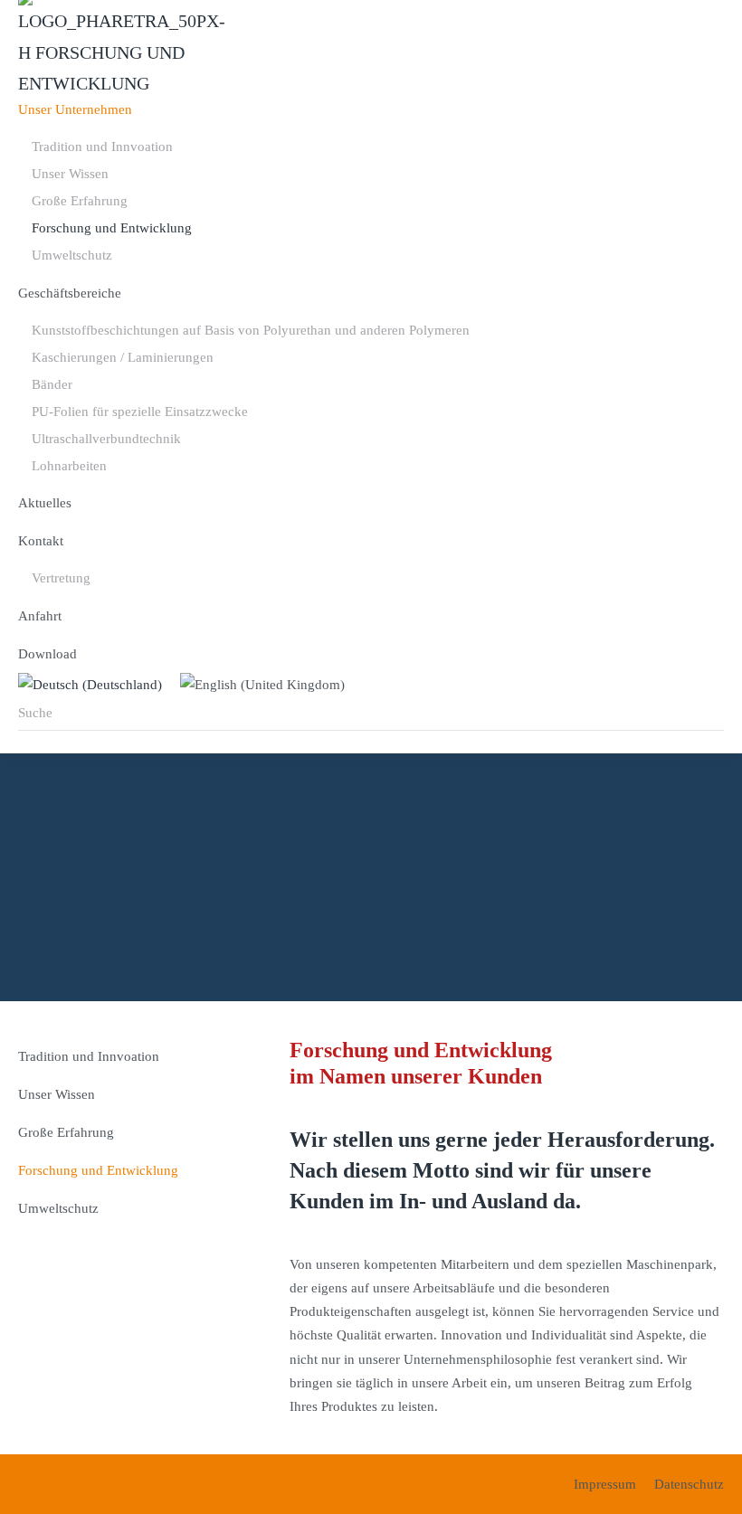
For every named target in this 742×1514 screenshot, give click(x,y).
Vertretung (61, 578)
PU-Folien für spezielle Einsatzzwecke (140, 411)
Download (47, 654)
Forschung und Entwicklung (112, 228)
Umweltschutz (72, 255)
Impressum (605, 1484)
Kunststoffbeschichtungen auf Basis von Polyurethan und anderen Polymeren (251, 330)
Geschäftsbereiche (69, 293)
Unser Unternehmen (75, 109)
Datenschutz (689, 1484)
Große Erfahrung (80, 201)
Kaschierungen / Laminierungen (123, 357)
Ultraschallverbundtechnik (106, 438)
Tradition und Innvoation (102, 146)
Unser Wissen (70, 173)
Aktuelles (44, 503)
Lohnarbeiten (69, 466)
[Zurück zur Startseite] (122, 45)
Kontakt (40, 541)
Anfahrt (40, 616)
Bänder (52, 384)
